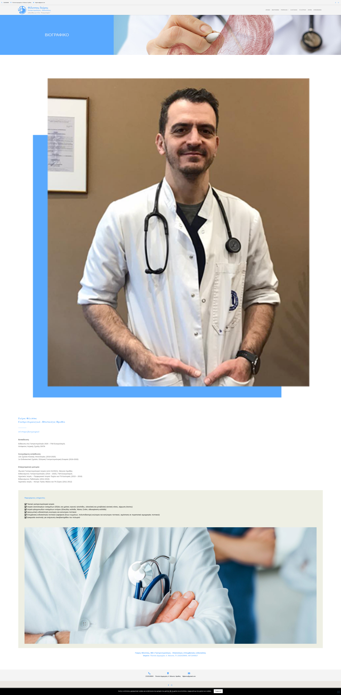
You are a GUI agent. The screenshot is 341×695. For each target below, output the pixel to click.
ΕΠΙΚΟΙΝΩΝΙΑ (317, 10)
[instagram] (338, 3)
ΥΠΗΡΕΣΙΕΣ (284, 10)
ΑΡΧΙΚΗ (268, 10)
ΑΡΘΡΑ (310, 10)
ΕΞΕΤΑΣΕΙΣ (294, 10)
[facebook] (335, 3)
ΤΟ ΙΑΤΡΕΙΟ (302, 10)
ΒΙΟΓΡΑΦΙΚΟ (275, 10)
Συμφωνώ (218, 691)
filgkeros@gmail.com (40, 2)
